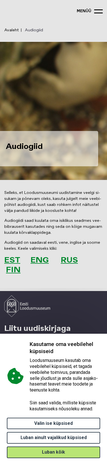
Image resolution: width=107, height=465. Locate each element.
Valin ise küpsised (53, 423)
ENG (40, 260)
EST (12, 260)
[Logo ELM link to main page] (27, 306)
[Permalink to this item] (24, 270)
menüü (84, 11)
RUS (69, 260)
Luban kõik (53, 452)
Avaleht (11, 30)
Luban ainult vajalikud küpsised (54, 437)
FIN (13, 270)
